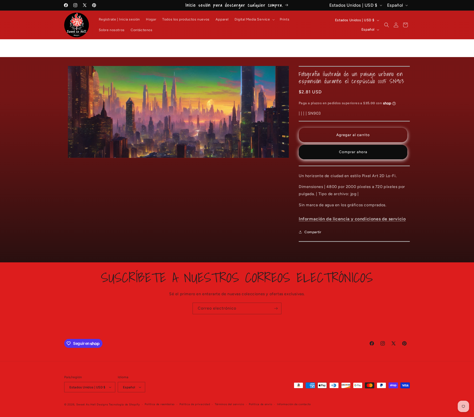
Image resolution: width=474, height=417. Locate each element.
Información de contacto (294, 404)
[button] (254, 19)
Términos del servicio (229, 404)
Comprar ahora (353, 152)
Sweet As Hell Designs (92, 404)
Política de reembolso (160, 404)
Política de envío (260, 404)
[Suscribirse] (275, 308)
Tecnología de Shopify (124, 404)
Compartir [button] (312, 232)
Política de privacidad (194, 404)
